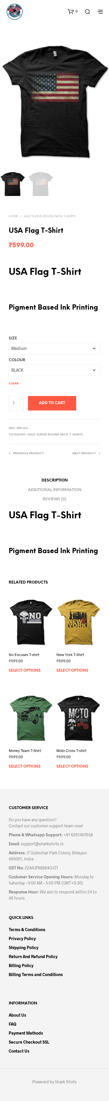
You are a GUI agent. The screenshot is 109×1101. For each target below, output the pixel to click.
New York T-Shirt (70, 654)
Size (13, 338)
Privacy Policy (22, 938)
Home (13, 216)
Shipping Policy (23, 947)
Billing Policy (21, 965)
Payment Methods (26, 1033)
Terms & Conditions (27, 929)
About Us (17, 1015)
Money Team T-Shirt (25, 750)
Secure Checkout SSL (29, 1042)
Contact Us (19, 1051)
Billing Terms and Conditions (36, 974)
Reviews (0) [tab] (54, 499)
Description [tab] (55, 480)
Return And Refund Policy (33, 956)
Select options (25, 670)
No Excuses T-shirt (24, 654)
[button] (73, 11)
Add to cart (52, 403)
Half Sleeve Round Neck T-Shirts (50, 216)
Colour (17, 360)
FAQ (12, 1024)
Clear (14, 383)
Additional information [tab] (54, 490)
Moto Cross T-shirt (71, 750)
